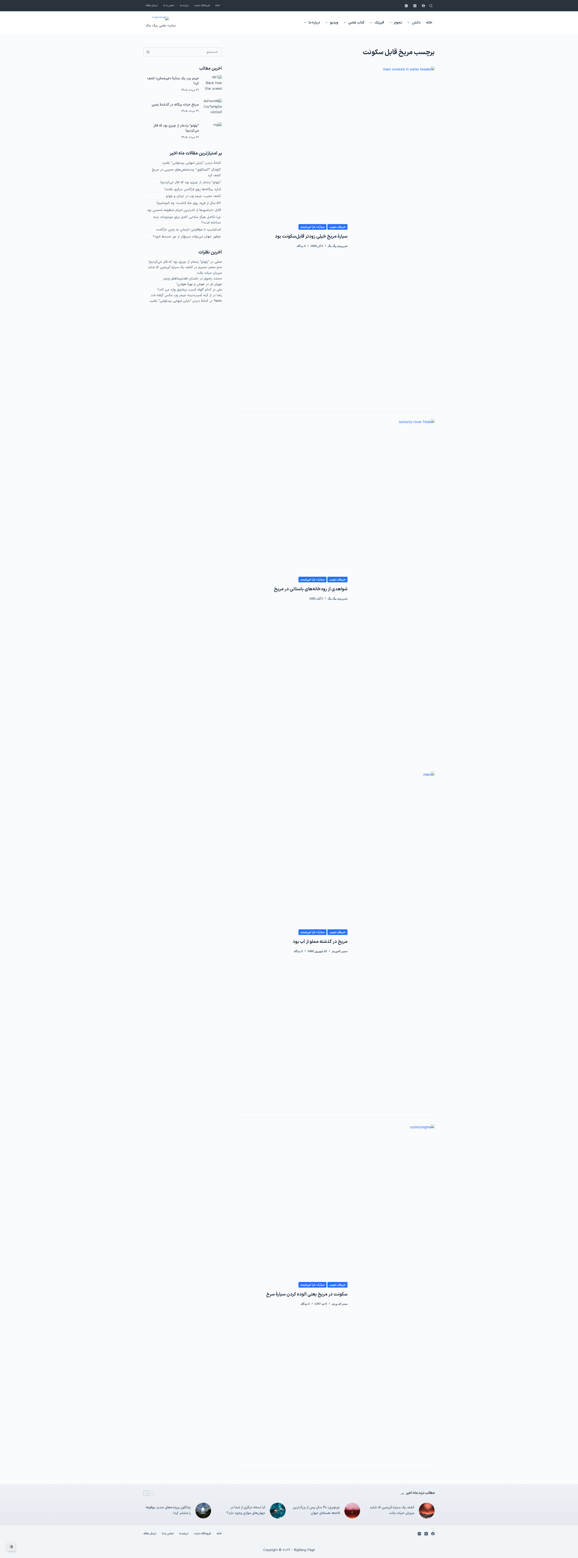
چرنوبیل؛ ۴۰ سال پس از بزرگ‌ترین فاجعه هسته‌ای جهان (316, 1510)
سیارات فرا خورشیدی (312, 226)
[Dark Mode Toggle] (11, 1546)
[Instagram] (406, 5)
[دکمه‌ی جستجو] (148, 52)
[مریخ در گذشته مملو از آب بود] (394, 941)
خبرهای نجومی (337, 226)
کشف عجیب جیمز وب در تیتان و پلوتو (193, 196)
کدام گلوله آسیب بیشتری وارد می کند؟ (184, 289)
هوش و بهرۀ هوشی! (191, 284)
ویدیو (334, 22)
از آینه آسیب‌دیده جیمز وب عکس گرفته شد (181, 295)
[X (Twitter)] (414, 5)
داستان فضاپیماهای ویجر (180, 278)
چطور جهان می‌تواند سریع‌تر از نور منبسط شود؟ (187, 236)
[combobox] (186, 51)
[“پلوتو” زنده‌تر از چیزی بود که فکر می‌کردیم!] (212, 131)
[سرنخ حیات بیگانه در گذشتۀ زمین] (212, 108)
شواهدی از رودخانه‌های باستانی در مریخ (310, 589)
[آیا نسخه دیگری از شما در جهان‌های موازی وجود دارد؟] (278, 1510)
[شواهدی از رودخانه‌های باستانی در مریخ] (394, 588)
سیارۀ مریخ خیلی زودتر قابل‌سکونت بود (311, 236)
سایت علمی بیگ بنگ (160, 25)
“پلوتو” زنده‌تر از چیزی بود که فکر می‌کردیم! (176, 128)
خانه (217, 5)
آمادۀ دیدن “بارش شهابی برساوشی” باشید (191, 163)
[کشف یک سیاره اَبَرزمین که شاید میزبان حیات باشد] (427, 1510)
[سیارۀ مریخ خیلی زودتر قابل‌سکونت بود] (394, 236)
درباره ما (184, 5)
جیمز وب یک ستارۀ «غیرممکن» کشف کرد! (173, 81)
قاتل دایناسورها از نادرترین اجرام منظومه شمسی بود (184, 210)
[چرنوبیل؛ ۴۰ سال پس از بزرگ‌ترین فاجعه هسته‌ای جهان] (352, 1510)
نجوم (398, 22)
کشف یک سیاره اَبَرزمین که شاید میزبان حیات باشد (392, 1510)
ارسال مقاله (152, 5)
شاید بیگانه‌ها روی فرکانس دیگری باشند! (193, 189)
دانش (416, 22)
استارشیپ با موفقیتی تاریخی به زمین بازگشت (188, 229)
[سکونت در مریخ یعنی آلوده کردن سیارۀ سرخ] (394, 1294)
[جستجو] (430, 5)
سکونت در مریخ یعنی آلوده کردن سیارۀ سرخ (306, 1294)
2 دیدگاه (298, 951)
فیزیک (379, 22)
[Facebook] (423, 5)
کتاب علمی (356, 22)
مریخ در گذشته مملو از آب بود (320, 941)
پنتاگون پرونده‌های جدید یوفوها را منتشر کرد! (168, 1510)
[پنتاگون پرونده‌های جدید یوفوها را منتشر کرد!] (203, 1510)
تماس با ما (168, 5)
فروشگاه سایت (202, 5)
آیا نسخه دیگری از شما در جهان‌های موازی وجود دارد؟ (245, 1510)
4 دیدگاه (301, 246)
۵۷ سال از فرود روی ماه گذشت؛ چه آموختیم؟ (188, 203)
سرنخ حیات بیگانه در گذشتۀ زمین (175, 104)
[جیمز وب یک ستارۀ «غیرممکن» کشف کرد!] (212, 84)
